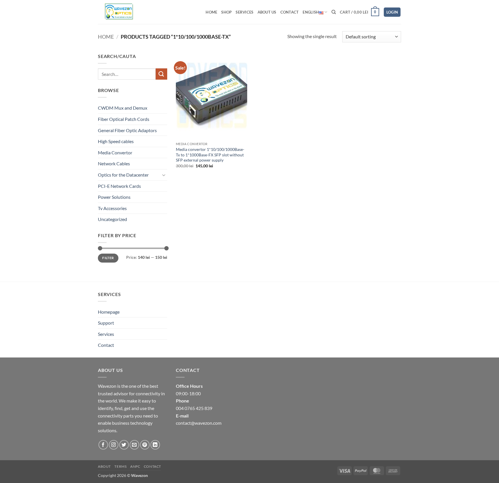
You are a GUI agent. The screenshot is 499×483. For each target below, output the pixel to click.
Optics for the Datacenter (123, 174)
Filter (108, 258)
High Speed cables (116, 141)
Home (211, 12)
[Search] (334, 12)
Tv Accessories (112, 208)
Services (244, 12)
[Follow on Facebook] (103, 445)
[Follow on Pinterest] (145, 445)
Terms (120, 466)
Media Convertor (115, 152)
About (104, 466)
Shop (226, 12)
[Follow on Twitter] (124, 445)
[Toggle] (163, 174)
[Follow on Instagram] (113, 445)
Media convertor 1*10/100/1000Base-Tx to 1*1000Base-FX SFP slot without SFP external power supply (210, 154)
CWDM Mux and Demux (122, 108)
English (311, 12)
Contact (289, 12)
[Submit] (161, 74)
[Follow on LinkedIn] (155, 445)
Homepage (109, 311)
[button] (359, 12)
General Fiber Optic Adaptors (127, 130)
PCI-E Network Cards (119, 186)
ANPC (135, 466)
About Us (267, 12)
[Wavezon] (123, 12)
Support (106, 322)
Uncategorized (112, 219)
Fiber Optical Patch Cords (123, 119)
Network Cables (114, 163)
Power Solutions (114, 197)
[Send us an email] (134, 445)
